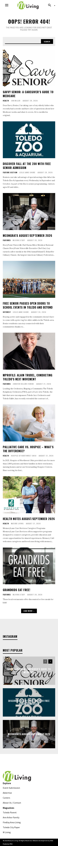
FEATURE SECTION (10, 172)
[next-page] (50, 661)
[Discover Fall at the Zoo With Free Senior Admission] (29, 139)
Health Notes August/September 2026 (29, 519)
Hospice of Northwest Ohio (23, 455)
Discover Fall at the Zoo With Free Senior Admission (27, 166)
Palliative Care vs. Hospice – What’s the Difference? (28, 449)
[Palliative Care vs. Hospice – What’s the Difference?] (29, 422)
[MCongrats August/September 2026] (29, 211)
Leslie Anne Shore (27, 172)
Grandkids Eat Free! (16, 590)
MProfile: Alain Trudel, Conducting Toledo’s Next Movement (27, 377)
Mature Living (17, 523)
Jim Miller (15, 100)
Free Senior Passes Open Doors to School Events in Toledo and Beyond (28, 305)
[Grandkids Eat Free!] (29, 565)
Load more (28, 611)
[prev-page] (45, 661)
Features (7, 240)
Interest (7, 312)
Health (6, 101)
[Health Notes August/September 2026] (29, 494)
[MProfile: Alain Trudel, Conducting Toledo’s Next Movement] (29, 351)
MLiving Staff (19, 240)
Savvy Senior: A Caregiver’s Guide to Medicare (28, 94)
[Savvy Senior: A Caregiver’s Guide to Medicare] (29, 68)
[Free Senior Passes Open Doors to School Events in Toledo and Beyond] (29, 279)
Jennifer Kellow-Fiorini (23, 384)
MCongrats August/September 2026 (27, 235)
